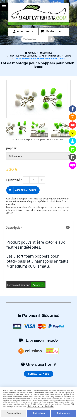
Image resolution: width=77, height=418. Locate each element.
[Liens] (72, 165)
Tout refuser (39, 413)
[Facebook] (72, 109)
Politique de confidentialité (40, 406)
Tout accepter (64, 413)
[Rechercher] (51, 39)
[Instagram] (72, 117)
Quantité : (14, 180)
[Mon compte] (72, 141)
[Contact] (72, 133)
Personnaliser (14, 413)
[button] (65, 128)
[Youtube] (72, 125)
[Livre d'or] (72, 157)
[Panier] (72, 149)
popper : (12, 148)
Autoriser (38, 284)
